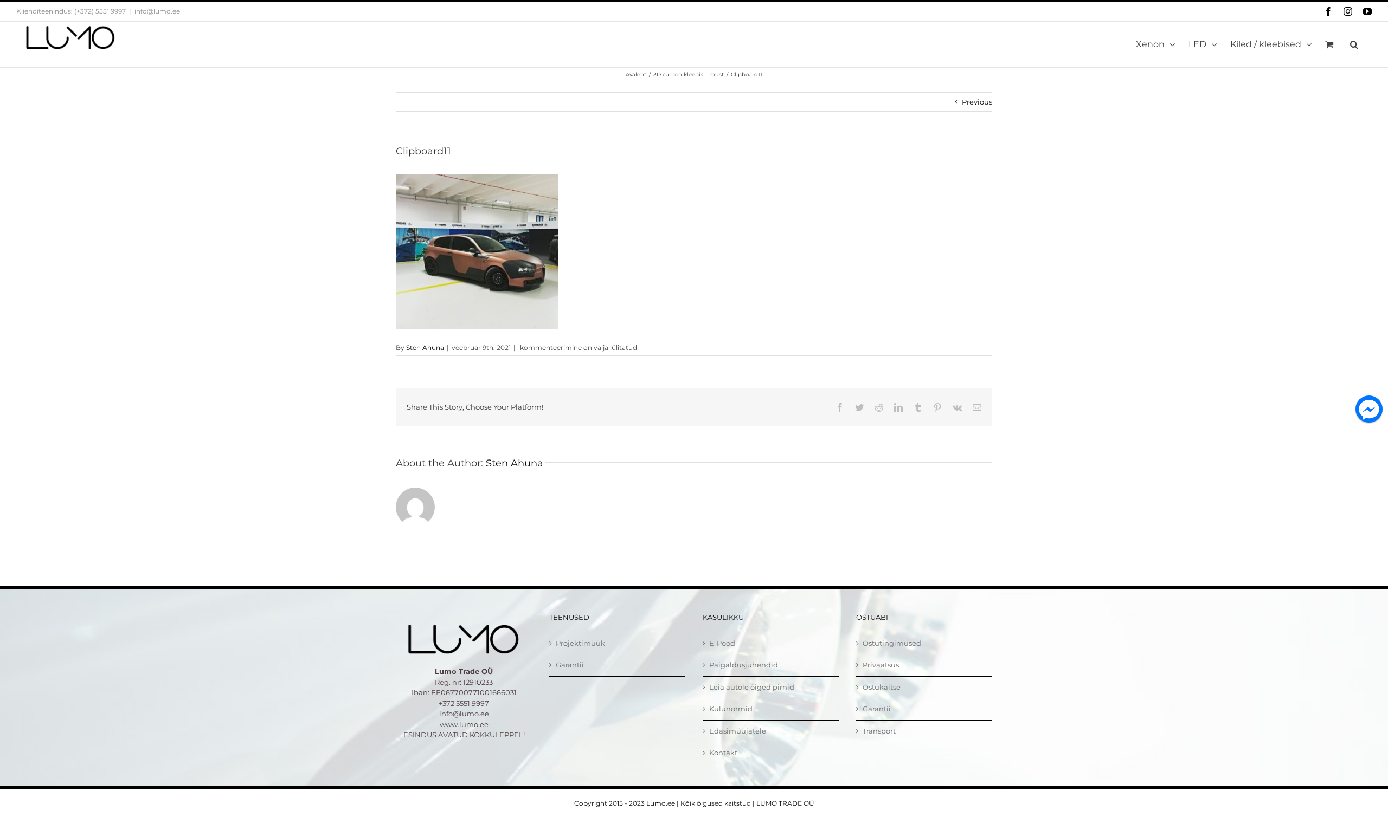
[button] (1354, 44)
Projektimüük (580, 643)
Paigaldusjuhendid (743, 664)
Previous (977, 102)
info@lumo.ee (157, 11)
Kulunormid (731, 708)
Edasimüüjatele (737, 731)
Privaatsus (881, 664)
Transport (879, 731)
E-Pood (722, 643)
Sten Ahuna (425, 347)
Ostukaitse (882, 687)
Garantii (570, 664)
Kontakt (723, 752)
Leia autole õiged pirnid (751, 687)
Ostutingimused (892, 643)
